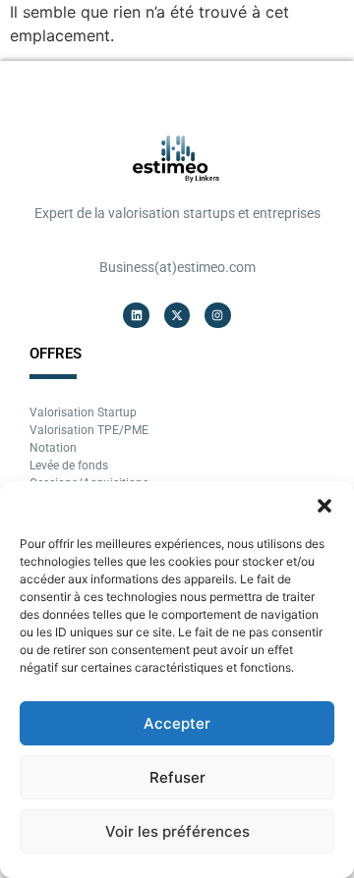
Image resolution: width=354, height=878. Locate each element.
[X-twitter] (177, 315)
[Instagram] (217, 315)
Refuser (177, 777)
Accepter (177, 723)
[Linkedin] (135, 315)
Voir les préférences (177, 831)
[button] (324, 506)
